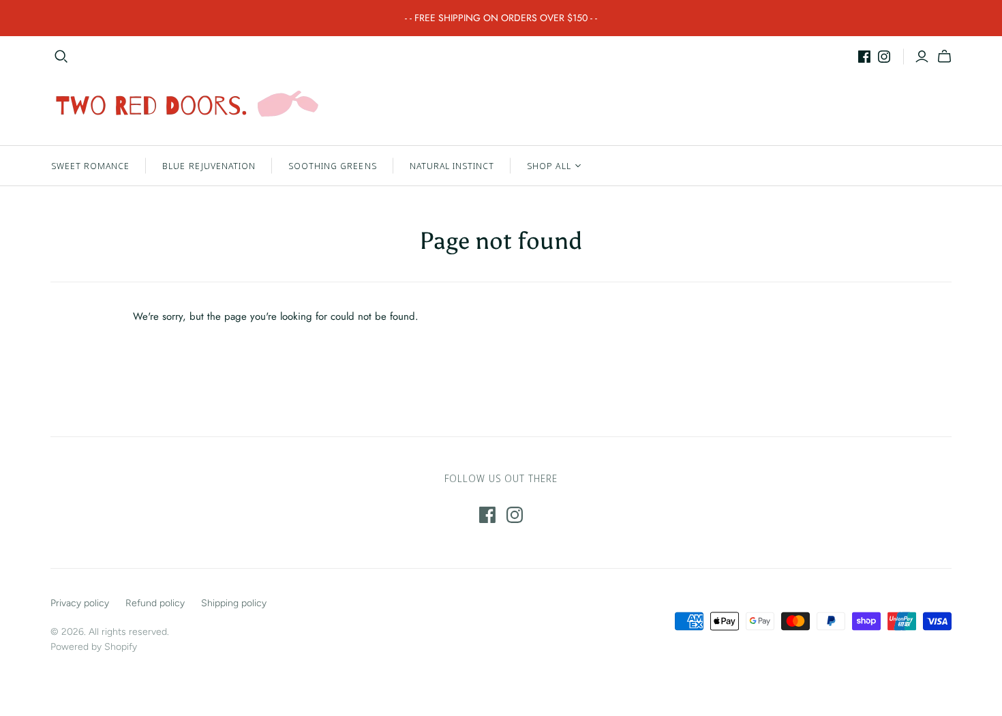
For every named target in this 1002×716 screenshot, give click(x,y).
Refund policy (155, 603)
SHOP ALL (549, 166)
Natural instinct (452, 166)
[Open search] (61, 56)
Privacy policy (79, 603)
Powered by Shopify (93, 647)
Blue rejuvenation (209, 166)
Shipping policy (234, 603)
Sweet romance (90, 166)
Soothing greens (332, 166)
